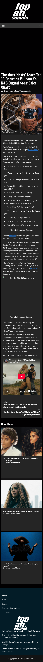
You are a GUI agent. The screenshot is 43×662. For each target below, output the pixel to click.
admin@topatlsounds (22, 91)
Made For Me (33, 149)
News (4, 600)
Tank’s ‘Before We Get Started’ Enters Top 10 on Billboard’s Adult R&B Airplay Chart (20, 404)
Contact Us (6, 612)
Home (4, 595)
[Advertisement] (21, 50)
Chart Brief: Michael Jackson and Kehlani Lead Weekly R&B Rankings (19, 636)
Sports (4, 604)
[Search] (39, 26)
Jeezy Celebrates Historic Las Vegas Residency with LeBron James (21, 650)
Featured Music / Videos (11, 608)
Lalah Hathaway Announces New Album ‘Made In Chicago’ (21, 511)
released (12, 235)
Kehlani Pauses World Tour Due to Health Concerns (21, 631)
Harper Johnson (15, 462)
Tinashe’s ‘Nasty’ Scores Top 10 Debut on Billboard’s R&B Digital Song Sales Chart (21, 412)
